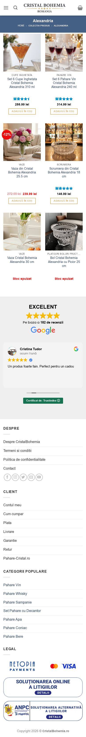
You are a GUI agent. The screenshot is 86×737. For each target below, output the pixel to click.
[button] (6, 7)
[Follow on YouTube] (39, 477)
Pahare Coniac (15, 628)
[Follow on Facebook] (7, 477)
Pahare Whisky (15, 593)
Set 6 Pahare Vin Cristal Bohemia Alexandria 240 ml (64, 83)
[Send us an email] (31, 477)
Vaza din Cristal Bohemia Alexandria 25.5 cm (22, 173)
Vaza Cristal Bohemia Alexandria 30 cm (22, 260)
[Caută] (15, 7)
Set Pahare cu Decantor (22, 610)
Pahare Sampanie (17, 602)
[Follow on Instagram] (15, 477)
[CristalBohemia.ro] (44, 8)
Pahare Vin (12, 585)
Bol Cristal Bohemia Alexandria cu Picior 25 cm (64, 262)
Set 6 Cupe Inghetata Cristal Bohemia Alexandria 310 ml (22, 83)
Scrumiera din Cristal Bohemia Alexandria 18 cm (64, 173)
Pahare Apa (12, 619)
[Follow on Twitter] (23, 477)
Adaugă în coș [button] (22, 111)
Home (21, 25)
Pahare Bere (13, 636)
